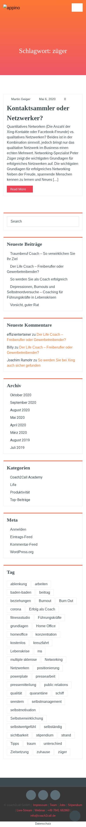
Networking (54, 659)
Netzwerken (19, 668)
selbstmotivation (23, 710)
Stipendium (75, 805)
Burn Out (66, 601)
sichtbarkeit (19, 735)
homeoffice (19, 634)
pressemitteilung (23, 685)
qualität (16, 693)
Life (13, 485)
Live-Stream (24, 810)
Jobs (62, 805)
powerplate (19, 676)
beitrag (44, 592)
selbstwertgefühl (23, 727)
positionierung (48, 668)
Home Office (46, 626)
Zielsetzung (19, 752)
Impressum (40, 805)
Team (53, 805)
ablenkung (18, 584)
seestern (17, 701)
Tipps (14, 743)
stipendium (44, 735)
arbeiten (41, 584)
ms (39, 651)
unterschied (53, 743)
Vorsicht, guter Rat (24, 305)
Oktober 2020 (20, 395)
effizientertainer (19, 334)
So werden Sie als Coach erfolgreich (38, 279)
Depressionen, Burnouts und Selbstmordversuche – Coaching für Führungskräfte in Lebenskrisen (35, 292)
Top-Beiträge (20, 500)
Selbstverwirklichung (26, 718)
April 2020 (18, 425)
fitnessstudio (20, 617)
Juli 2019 (17, 448)
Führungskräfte (50, 617)
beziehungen (20, 601)
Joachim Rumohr (19, 360)
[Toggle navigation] (77, 7)
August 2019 (20, 440)
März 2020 (18, 433)
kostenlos (17, 643)
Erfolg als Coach (42, 609)
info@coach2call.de (43, 815)
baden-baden (20, 592)
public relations (56, 685)
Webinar (40, 810)
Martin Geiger (20, 99)
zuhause (43, 752)
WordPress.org (22, 552)
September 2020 (23, 402)
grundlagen (19, 626)
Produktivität (20, 492)
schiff (60, 693)
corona (15, 609)
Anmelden (18, 529)
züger (62, 752)
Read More (18, 189)
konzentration (46, 634)
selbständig (53, 727)
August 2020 (20, 410)
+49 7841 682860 (58, 810)
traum (31, 743)
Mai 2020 (17, 417)
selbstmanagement (47, 701)
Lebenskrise (20, 651)
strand (66, 735)
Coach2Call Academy (26, 477)
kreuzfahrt (41, 643)
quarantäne (39, 693)
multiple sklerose (23, 659)
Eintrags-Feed (21, 537)
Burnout (45, 601)
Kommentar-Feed (23, 544)
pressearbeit (45, 676)
